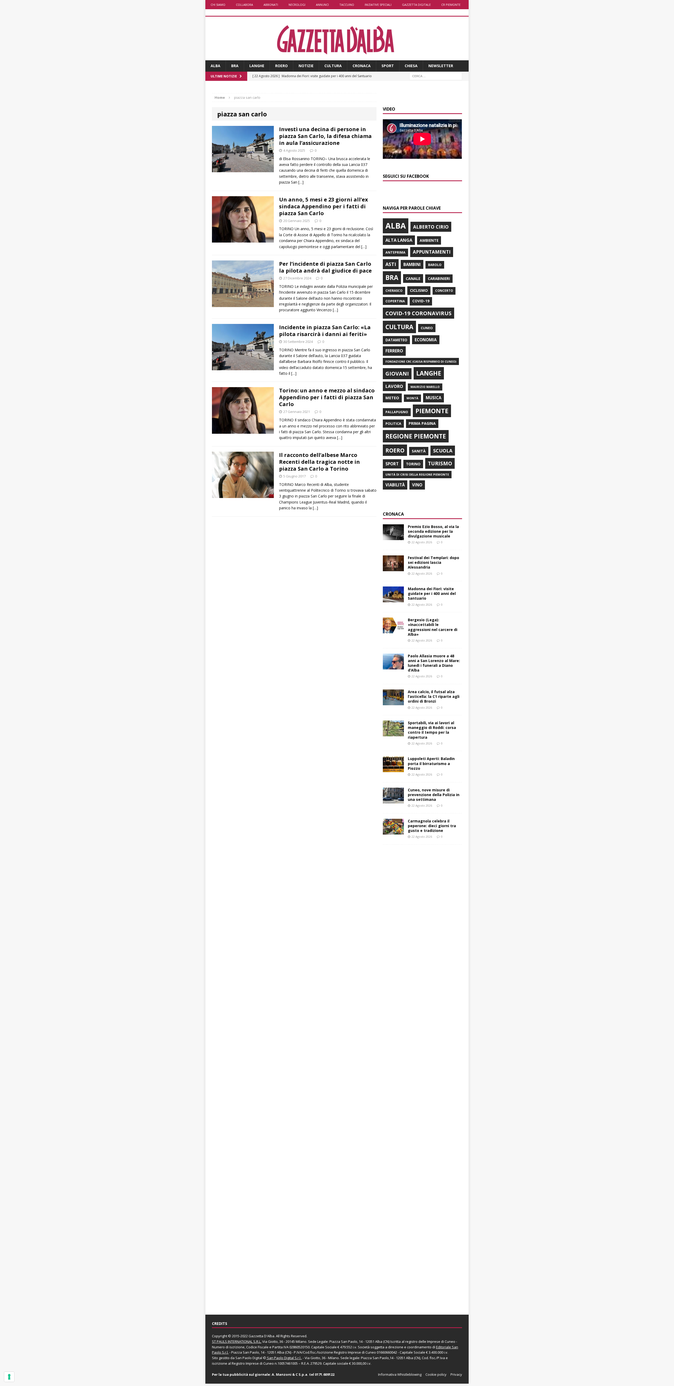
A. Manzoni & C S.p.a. (290, 1374)
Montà (412, 398)
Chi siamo (218, 5)
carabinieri (439, 278)
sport (392, 464)
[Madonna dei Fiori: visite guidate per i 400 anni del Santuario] (393, 599)
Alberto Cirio (431, 227)
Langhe (256, 65)
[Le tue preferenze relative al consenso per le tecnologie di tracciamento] (9, 1377)
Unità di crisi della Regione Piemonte (417, 474)
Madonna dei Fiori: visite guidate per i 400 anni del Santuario (432, 593)
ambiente (429, 240)
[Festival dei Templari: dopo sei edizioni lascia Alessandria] (393, 568)
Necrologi (297, 5)
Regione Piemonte (415, 436)
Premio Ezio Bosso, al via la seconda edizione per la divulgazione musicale (433, 531)
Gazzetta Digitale (416, 5)
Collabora (244, 5)
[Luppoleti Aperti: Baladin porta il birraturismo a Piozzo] (393, 769)
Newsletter (440, 65)
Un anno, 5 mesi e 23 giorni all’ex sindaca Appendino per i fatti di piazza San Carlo (323, 206)
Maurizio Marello (425, 387)
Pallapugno (396, 412)
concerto (444, 291)
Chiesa (411, 65)
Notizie (306, 65)
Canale (413, 278)
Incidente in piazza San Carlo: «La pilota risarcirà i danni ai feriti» (325, 331)
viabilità (395, 484)
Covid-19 (420, 301)
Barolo (435, 265)
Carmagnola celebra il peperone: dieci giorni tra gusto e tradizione (432, 825)
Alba (215, 65)
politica (393, 423)
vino (417, 484)
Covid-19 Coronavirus (418, 313)
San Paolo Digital (248, 1357)
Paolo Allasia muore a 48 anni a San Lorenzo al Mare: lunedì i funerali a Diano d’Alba (434, 663)
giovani (397, 373)
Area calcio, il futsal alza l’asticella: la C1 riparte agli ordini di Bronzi (433, 696)
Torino (413, 463)
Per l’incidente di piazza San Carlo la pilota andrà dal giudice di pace (325, 267)
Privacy (456, 1374)
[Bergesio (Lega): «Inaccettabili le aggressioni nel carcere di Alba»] (393, 630)
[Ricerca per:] (435, 75)
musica (433, 397)
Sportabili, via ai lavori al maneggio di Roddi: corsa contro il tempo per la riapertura (432, 730)
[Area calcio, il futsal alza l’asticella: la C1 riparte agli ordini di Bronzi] (393, 702)
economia (426, 339)
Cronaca (362, 65)
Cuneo (427, 327)
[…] (301, 182)
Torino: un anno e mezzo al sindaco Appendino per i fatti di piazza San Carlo (327, 397)
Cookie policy (436, 1374)
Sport (387, 65)
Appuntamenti (431, 252)
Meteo (392, 397)
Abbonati (271, 5)
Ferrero (394, 351)
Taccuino (346, 5)
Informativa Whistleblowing (400, 1374)
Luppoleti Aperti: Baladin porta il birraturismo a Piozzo (431, 763)
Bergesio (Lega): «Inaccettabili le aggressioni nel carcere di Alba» (432, 627)
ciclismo (419, 290)
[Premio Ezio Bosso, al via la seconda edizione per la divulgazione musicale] (393, 536)
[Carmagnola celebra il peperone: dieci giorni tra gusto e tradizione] (393, 831)
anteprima (395, 252)
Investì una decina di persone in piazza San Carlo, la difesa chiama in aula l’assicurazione (325, 136)
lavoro (394, 386)
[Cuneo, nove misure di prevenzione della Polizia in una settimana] (393, 800)
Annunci (322, 5)
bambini (412, 264)
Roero (281, 65)
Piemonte (431, 410)
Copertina (395, 301)
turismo (440, 463)
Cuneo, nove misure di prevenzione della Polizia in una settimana (433, 794)
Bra (235, 65)
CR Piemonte (450, 5)
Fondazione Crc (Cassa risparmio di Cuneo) (420, 361)
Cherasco (394, 290)
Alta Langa (398, 240)
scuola (442, 450)
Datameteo (396, 340)
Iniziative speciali (378, 5)
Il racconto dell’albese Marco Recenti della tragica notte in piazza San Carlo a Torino (319, 461)
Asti (390, 264)
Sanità (419, 450)
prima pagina (422, 423)
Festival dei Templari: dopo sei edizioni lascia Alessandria (433, 562)
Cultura (333, 65)
